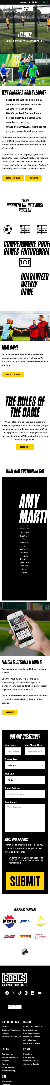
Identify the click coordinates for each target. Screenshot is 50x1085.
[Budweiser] (9, 936)
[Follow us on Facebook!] (7, 993)
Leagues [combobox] (11, 765)
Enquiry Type (11, 759)
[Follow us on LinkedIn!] (32, 993)
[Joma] (25, 921)
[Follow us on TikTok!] (19, 993)
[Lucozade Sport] (40, 921)
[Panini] (25, 936)
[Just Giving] (40, 936)
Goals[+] (23, 2)
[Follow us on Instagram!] (26, 993)
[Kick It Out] (25, 952)
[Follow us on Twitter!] (13, 993)
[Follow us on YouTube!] (40, 993)
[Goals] (8, 8)
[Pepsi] (9, 921)
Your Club (9, 773)
